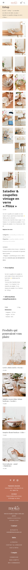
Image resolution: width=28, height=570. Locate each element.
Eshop (9, 10)
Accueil (4, 10)
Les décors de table (7, 13)
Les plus (16, 13)
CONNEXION (14, 557)
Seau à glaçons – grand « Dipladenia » (10, 465)
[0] (21, 3)
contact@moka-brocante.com (14, 532)
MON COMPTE (14, 560)
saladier (16, 239)
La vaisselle (16, 10)
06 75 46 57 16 (14, 530)
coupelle (11, 239)
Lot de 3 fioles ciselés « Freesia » (13, 368)
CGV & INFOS (14, 547)
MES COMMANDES (14, 562)
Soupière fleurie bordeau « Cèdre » (14, 432)
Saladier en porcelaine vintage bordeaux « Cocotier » (12, 400)
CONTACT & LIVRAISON (14, 545)
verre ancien (11, 241)
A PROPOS (14, 542)
